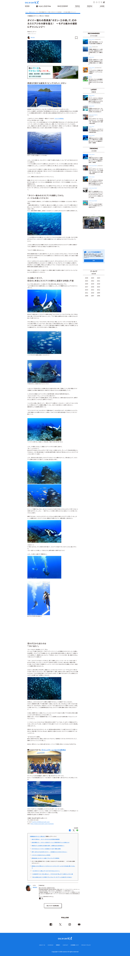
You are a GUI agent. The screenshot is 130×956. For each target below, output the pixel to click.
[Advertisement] (52, 629)
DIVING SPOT (98, 39)
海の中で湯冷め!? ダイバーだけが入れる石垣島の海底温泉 (46, 839)
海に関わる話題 (77, 7)
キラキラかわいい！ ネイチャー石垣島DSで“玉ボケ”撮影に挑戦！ (46, 848)
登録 (94, 260)
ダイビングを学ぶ (102, 7)
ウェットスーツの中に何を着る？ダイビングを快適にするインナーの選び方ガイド (96, 206)
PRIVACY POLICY (86, 945)
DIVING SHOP (91, 106)
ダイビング (27, 7)
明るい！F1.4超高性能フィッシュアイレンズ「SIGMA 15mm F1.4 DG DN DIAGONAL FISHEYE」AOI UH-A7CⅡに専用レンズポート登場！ (96, 194)
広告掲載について (75, 945)
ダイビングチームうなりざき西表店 (53, 750)
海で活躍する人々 (90, 7)
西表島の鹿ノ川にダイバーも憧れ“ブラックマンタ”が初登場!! (45, 858)
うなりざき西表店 (59, 118)
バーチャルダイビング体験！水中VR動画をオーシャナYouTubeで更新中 (96, 72)
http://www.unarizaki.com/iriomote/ (42, 823)
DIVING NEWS (91, 39)
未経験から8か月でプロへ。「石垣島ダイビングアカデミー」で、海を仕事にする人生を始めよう (96, 110)
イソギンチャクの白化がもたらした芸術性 (41, 855)
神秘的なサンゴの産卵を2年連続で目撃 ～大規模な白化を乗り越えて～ (48, 845)
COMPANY (50, 945)
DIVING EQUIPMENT (93, 114)
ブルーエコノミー (63, 7)
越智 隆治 (33, 37)
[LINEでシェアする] (77, 831)
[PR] (94, 228)
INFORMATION (98, 67)
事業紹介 (58, 945)
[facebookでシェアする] (70, 831)
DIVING (90, 46)
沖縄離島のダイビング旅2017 (37, 836)
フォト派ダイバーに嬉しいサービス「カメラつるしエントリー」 (46, 870)
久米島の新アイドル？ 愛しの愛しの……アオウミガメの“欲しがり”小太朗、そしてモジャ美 (52, 874)
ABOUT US (42, 945)
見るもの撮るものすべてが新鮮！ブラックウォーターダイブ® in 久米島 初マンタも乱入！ (52, 877)
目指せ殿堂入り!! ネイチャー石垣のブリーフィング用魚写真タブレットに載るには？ (51, 842)
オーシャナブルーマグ (43, 7)
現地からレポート (31, 31)
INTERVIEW (91, 116)
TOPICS (90, 76)
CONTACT (65, 945)
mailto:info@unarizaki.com (41, 822)
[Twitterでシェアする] (74, 831)
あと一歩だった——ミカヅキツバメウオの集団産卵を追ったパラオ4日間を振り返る (96, 131)
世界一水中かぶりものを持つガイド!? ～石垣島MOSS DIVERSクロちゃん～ (49, 852)
